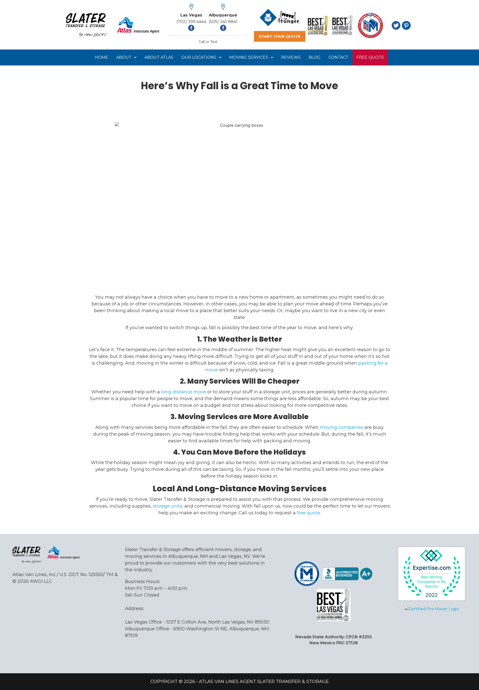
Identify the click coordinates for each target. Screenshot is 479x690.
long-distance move (183, 392)
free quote (308, 513)
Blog (315, 57)
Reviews (291, 57)
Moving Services (248, 57)
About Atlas (158, 57)
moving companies (341, 427)
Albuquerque (223, 15)
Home (101, 57)
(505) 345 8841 (223, 21)
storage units (167, 506)
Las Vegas (191, 15)
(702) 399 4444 (191, 21)
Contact (339, 57)
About (123, 57)
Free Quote (370, 57)
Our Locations (198, 57)
